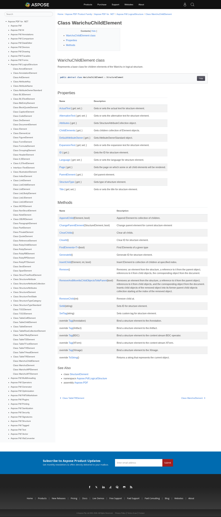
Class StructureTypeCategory (27, 301)
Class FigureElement (23, 137)
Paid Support (133, 498)
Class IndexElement (22, 176)
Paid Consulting (152, 498)
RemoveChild (66, 298)
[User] (185, 4)
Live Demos (98, 498)
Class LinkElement (22, 180)
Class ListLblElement (23, 202)
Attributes (64, 123)
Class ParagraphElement (25, 223)
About (141, 4)
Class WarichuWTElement (25, 374)
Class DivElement (21, 120)
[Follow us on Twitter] (97, 487)
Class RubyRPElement (24, 258)
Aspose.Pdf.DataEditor (21, 43)
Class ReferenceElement (25, 240)
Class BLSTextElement (24, 99)
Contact (141, 513)
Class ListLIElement (22, 197)
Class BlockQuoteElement (25, 107)
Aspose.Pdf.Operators (21, 382)
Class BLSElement (22, 94)
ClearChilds (65, 232)
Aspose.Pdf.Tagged (20, 425)
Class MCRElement (22, 206)
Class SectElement (22, 266)
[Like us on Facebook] (90, 487)
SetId (62, 306)
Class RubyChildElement (25, 245)
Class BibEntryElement (24, 103)
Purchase (101, 4)
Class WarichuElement (23, 365)
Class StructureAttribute (24, 279)
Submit (167, 462)
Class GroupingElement (24, 150)
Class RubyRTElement (24, 262)
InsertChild (65, 262)
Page (62, 167)
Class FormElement (22, 142)
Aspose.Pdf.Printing (20, 404)
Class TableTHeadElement (25, 352)
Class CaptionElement (23, 112)
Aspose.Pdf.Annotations (22, 34)
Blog (167, 498)
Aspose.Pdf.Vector (19, 434)
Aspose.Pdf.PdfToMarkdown (24, 395)
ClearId (63, 240)
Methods (70, 45)
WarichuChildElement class (80, 35)
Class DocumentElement (25, 124)
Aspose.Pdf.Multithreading (23, 378)
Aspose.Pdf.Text (18, 430)
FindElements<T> (68, 247)
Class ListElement (21, 189)
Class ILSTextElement (23, 163)
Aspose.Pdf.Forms (19, 60)
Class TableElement (22, 326)
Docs (84, 498)
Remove (63, 269)
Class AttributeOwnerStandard (27, 90)
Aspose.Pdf (16, 26)
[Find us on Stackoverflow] (110, 487)
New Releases (59, 498)
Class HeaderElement (23, 155)
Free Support (115, 498)
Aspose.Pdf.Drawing (20, 51)
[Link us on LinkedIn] (104, 487)
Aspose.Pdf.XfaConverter (23, 438)
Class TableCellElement (24, 318)
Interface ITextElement (24, 167)
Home (60, 14)
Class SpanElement (22, 270)
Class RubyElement (22, 249)
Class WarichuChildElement (26, 361)
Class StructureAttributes (25, 288)
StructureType (66, 182)
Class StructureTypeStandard (27, 305)
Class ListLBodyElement (24, 193)
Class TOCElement (22, 309)
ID (60, 152)
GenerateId (65, 255)
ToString (73, 357)
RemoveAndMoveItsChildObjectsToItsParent (83, 280)
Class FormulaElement (24, 146)
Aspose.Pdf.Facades (20, 56)
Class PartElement (22, 228)
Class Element (20, 129)
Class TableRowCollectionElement (29, 331)
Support (115, 4)
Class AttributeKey (22, 82)
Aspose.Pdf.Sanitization (22, 408)
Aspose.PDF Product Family (78, 14)
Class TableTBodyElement (25, 335)
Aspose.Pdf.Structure (21, 421)
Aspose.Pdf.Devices (20, 47)
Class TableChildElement (25, 322)
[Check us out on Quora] (117, 487)
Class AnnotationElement (25, 73)
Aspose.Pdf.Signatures (21, 417)
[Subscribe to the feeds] (131, 487)
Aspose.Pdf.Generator (21, 387)
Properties (71, 40)
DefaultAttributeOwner (71, 138)
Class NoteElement (22, 215)
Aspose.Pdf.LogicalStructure (24, 64)
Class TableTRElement (24, 357)
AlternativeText (67, 115)
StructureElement (79, 374)
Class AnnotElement (22, 69)
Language (64, 160)
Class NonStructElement (24, 210)
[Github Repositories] (124, 487)
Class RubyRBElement (24, 253)
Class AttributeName (23, 86)
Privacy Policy (120, 513)
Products (88, 4)
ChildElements (67, 130)
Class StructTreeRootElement (27, 275)
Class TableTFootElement (25, 344)
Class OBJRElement (22, 219)
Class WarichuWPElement (25, 369)
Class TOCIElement (22, 313)
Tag (71, 320)
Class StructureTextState (25, 296)
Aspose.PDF (81, 382)
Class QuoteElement (23, 236)
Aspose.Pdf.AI (17, 30)
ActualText (65, 108)
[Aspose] (37, 4)
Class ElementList (21, 133)
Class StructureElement (24, 292)
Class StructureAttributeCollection (29, 283)
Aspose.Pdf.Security (20, 412)
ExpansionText (67, 145)
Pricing (74, 498)
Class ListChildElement (24, 185)
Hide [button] (93, 31)
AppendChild (66, 218)
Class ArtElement (21, 77)
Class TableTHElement (24, 348)
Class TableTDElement (24, 339)
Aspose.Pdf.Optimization (22, 391)
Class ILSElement (21, 159)
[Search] (192, 4)
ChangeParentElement (71, 225)
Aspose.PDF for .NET (18, 21)
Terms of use (132, 513)
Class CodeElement (22, 116)
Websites (128, 4)
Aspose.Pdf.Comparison (22, 38)
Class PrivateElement (23, 232)
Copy (201, 78)
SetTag (63, 313)
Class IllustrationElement (25, 172)
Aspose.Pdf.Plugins (20, 399)
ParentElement (67, 174)
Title (61, 189)
